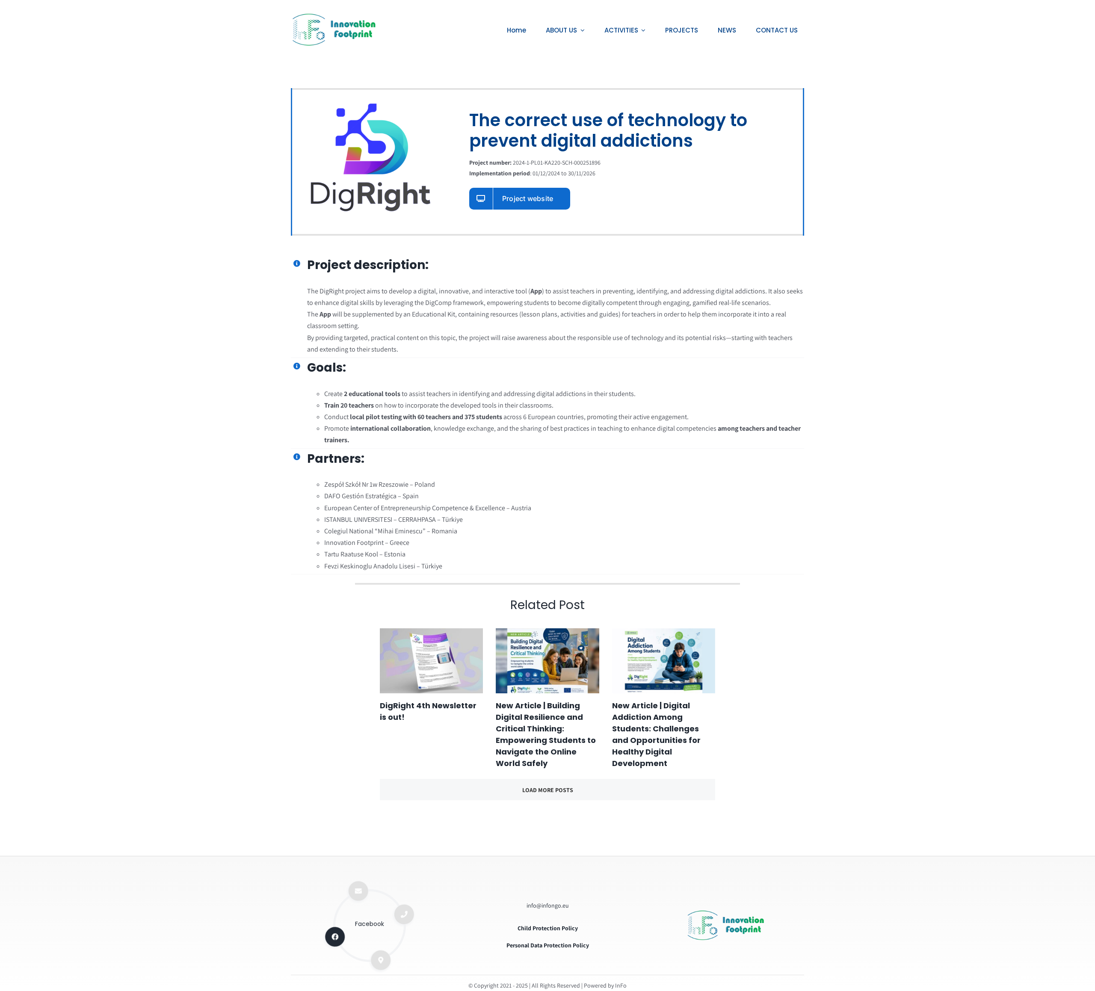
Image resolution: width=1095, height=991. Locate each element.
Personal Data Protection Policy (547, 945)
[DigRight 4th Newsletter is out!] (431, 660)
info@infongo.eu (548, 905)
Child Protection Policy (548, 928)
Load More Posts (547, 790)
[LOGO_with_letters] (725, 913)
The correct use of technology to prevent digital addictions (608, 130)
